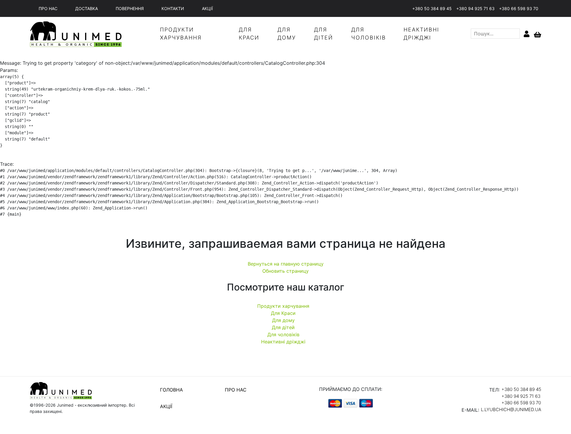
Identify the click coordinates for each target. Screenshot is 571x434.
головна (171, 390)
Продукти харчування (283, 306)
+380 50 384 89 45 (432, 8)
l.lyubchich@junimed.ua (511, 409)
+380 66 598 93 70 (518, 8)
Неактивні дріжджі (283, 342)
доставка (86, 8)
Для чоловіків (283, 334)
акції (207, 8)
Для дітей (283, 327)
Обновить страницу (285, 271)
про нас (48, 8)
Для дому (283, 320)
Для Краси (283, 313)
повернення (130, 8)
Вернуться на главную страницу (286, 264)
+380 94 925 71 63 (475, 8)
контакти (172, 8)
